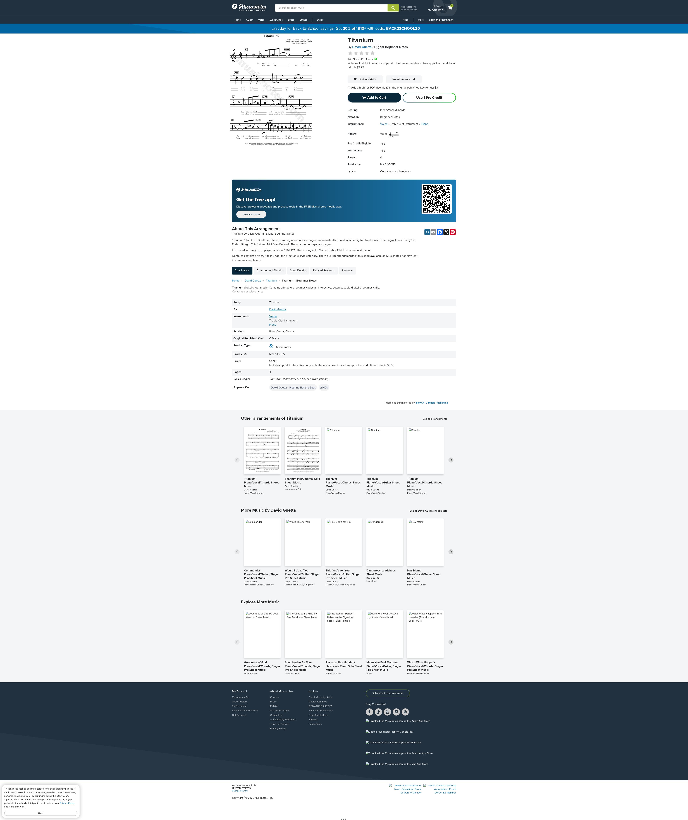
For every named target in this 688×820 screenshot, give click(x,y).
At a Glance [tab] (242, 270)
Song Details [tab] (298, 270)
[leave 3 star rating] (361, 53)
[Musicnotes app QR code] (437, 201)
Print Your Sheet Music (245, 710)
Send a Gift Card (409, 9)
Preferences (239, 706)
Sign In (439, 6)
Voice (261, 20)
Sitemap (313, 719)
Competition (315, 724)
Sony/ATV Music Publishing (432, 403)
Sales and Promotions (321, 710)
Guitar (249, 20)
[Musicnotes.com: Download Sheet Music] (249, 7)
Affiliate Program (279, 710)
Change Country (240, 791)
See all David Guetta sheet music (428, 510)
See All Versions (401, 79)
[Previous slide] (237, 460)
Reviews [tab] (347, 270)
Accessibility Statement (283, 719)
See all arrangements (435, 418)
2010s (324, 387)
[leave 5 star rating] (372, 53)
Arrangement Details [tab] (270, 270)
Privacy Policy (277, 728)
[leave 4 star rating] (367, 53)
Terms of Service (279, 724)
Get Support (239, 715)
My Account (435, 9)
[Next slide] (450, 460)
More (422, 21)
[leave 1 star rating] (350, 53)
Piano (238, 20)
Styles (320, 20)
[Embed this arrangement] (427, 232)
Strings (303, 20)
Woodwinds (276, 20)
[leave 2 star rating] (356, 53)
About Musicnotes (281, 691)
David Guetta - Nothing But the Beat (293, 387)
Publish (274, 706)
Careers (274, 697)
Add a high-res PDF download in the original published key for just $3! (395, 87)
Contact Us (276, 715)
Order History (239, 701)
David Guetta (362, 47)
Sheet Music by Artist (320, 697)
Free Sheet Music (318, 715)
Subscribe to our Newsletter (387, 693)
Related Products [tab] (324, 270)
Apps (405, 20)
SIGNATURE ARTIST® (320, 706)
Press (273, 701)
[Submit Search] (393, 7)
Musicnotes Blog (318, 701)
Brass (291, 20)
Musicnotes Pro (408, 7)
